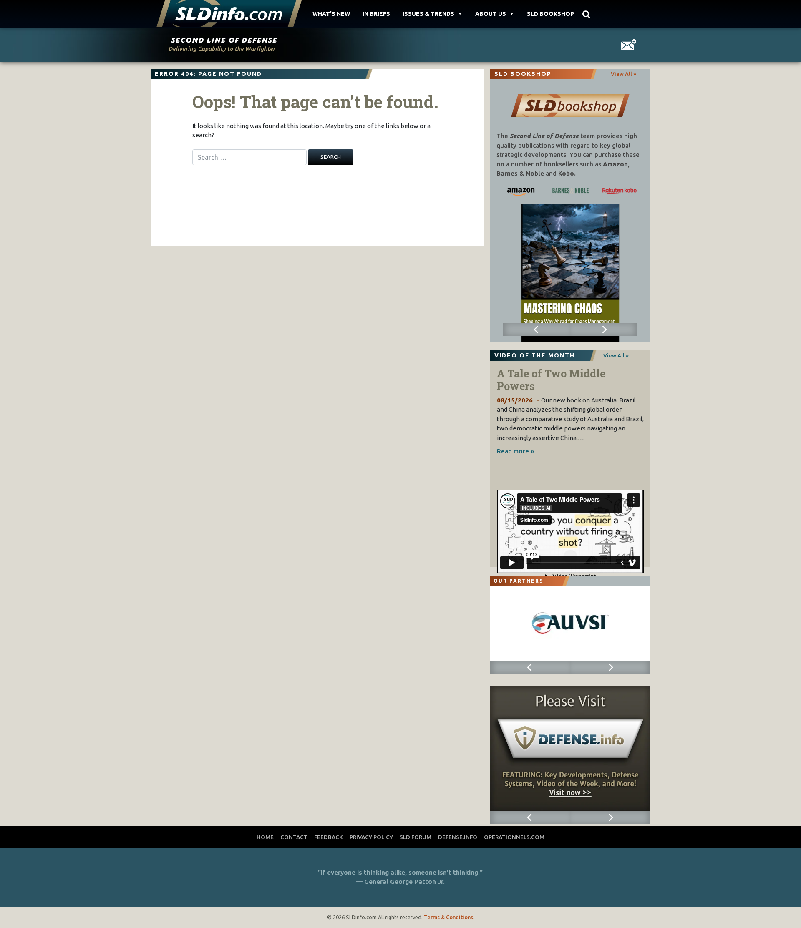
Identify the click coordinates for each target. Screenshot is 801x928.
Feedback (328, 837)
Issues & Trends (428, 13)
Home (265, 837)
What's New (331, 13)
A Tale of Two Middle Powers (551, 380)
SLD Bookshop (550, 13)
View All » (623, 74)
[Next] (603, 329)
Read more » (515, 451)
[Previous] (536, 329)
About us (490, 13)
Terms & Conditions (448, 917)
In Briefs (376, 13)
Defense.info (457, 837)
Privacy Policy (371, 837)
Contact (293, 837)
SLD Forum (415, 837)
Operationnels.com (514, 837)
